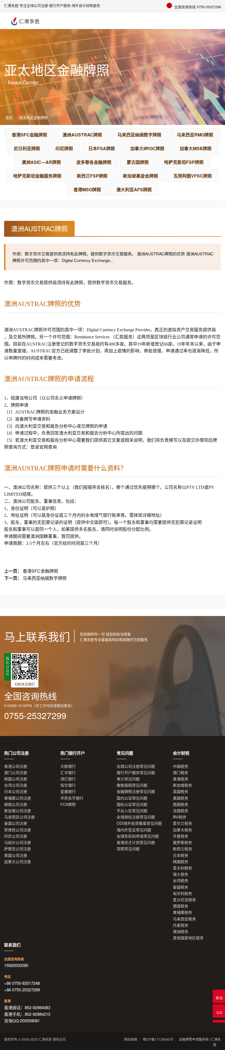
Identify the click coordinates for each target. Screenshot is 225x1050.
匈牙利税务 (182, 893)
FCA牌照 (68, 804)
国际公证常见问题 (132, 804)
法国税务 (180, 810)
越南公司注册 (15, 804)
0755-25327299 (35, 715)
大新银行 (68, 766)
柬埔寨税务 (182, 912)
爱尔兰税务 (182, 823)
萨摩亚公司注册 (17, 848)
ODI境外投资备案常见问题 (139, 823)
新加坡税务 (182, 785)
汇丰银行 (68, 772)
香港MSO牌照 (87, 189)
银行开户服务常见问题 (136, 772)
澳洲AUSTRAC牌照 (82, 135)
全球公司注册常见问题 (136, 766)
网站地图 (130, 1039)
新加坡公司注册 (17, 810)
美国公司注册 (15, 855)
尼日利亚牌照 (27, 148)
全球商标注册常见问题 (136, 817)
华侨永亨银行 (71, 798)
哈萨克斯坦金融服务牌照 (37, 176)
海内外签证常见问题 (134, 829)
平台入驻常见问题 (132, 810)
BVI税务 (179, 817)
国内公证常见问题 (132, 798)
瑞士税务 (180, 874)
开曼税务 (180, 836)
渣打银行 (68, 778)
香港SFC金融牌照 (29, 135)
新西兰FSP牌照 (92, 176)
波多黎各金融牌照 (93, 162)
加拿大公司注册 (17, 861)
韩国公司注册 (15, 778)
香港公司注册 (15, 766)
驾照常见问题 (128, 848)
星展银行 (68, 791)
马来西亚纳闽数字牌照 (139, 135)
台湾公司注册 (15, 785)
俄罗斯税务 (182, 842)
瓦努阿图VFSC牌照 (192, 176)
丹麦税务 (180, 925)
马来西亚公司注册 (19, 817)
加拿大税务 (182, 829)
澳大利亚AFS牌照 (134, 189)
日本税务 (180, 855)
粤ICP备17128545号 (158, 1039)
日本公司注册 (15, 791)
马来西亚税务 (184, 918)
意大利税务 (182, 868)
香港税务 (180, 778)
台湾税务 (180, 880)
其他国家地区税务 (188, 937)
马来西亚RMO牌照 (195, 135)
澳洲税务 (180, 931)
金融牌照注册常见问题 (136, 791)
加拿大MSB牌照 (196, 148)
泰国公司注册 (15, 823)
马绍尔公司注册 (17, 842)
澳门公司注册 (15, 772)
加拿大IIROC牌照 (147, 148)
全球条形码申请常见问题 (138, 836)
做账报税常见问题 (132, 785)
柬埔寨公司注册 (17, 798)
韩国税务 (180, 861)
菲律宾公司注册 (17, 829)
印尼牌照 (64, 148)
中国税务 (180, 766)
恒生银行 (68, 785)
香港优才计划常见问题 (136, 842)
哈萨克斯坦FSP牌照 (184, 162)
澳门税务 (180, 772)
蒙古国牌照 (138, 162)
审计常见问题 (128, 778)
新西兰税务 (182, 848)
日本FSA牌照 (101, 148)
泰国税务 (180, 887)
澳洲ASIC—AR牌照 (41, 162)
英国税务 (180, 791)
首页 (9, 117)
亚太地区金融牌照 (33, 117)
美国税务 (180, 798)
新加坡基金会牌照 (140, 176)
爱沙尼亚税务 (184, 899)
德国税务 (180, 804)
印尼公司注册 (15, 836)
